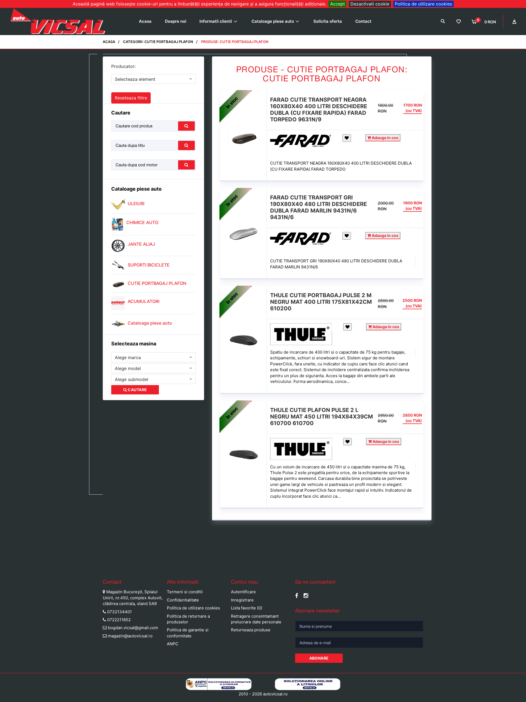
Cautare (137, 389)
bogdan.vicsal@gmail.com (133, 627)
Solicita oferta (327, 21)
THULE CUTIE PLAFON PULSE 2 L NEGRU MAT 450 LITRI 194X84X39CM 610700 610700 (321, 416)
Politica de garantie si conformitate (187, 632)
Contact (363, 21)
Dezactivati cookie (369, 4)
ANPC (172, 643)
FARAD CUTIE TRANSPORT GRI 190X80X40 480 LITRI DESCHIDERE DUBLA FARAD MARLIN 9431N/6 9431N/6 (318, 207)
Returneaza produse (250, 629)
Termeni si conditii (185, 591)
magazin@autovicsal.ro (130, 635)
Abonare (319, 658)
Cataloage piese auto (272, 21)
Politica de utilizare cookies (423, 4)
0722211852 (119, 619)
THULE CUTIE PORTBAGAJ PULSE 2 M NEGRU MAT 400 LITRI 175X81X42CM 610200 (321, 302)
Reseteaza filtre (131, 98)
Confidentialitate (183, 600)
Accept (337, 4)
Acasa (145, 21)
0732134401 (119, 611)
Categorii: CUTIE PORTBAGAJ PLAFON (158, 41)
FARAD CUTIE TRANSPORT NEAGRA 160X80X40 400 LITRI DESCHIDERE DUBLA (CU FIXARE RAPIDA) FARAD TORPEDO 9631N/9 (318, 109)
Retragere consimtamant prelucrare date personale (256, 619)
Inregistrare (242, 600)
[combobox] (153, 79)
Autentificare (243, 591)
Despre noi (175, 21)
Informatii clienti (215, 21)
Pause (5, 564)
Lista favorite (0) (246, 608)
